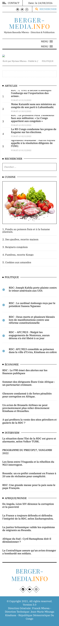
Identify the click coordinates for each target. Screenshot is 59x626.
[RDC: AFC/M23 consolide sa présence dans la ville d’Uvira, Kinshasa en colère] (3, 351)
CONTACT (13, 3)
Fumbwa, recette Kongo (19, 254)
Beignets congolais (16, 247)
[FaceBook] (17, 9)
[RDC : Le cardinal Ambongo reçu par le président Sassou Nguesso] (3, 305)
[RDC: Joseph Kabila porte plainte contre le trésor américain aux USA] (3, 289)
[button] (46, 41)
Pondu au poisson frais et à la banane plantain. (26, 230)
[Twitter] (22, 9)
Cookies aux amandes (18, 262)
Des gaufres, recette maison (21, 239)
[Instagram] (26, 9)
